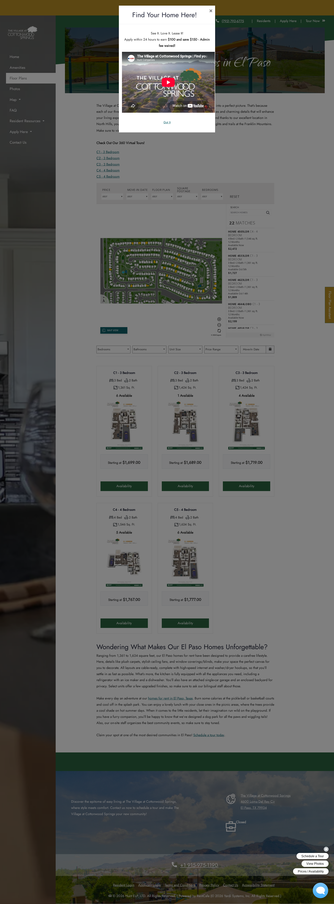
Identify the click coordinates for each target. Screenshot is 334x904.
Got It (167, 122)
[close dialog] (210, 11)
